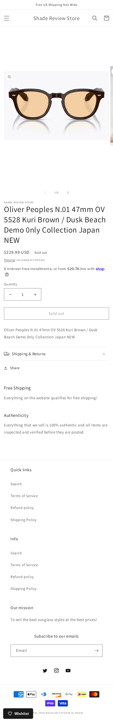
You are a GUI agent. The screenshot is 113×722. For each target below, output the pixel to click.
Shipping (9, 260)
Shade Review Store (49, 712)
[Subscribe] (96, 650)
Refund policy (22, 507)
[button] (6, 18)
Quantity (10, 284)
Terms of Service (24, 495)
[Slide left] (45, 192)
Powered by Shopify (72, 712)
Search (16, 484)
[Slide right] (68, 192)
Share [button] (15, 367)
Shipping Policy (24, 519)
